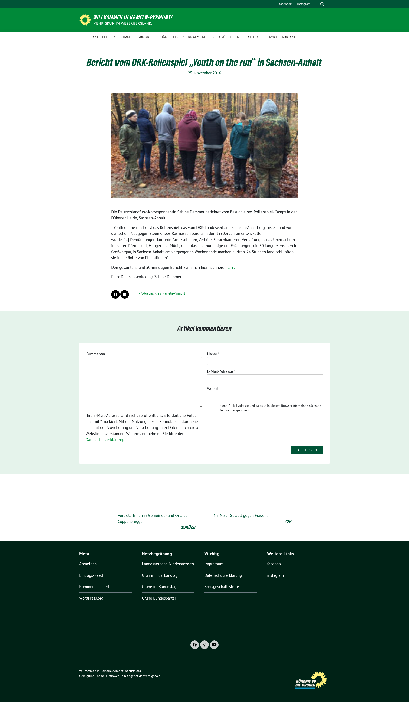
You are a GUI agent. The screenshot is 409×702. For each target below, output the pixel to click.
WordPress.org (91, 598)
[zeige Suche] (322, 4)
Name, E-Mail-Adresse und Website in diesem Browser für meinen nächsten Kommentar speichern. (270, 408)
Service (272, 37)
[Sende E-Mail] (124, 294)
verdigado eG (153, 676)
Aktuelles (101, 37)
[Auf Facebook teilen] (115, 294)
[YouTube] (214, 644)
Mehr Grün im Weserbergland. (122, 23)
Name (213, 354)
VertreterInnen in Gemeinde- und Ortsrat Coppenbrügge (156, 521)
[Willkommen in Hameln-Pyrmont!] (85, 19)
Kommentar (97, 354)
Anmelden (88, 563)
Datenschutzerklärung (104, 439)
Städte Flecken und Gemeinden (185, 37)
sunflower (112, 676)
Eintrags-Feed (91, 575)
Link (231, 267)
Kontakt (288, 37)
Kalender (253, 37)
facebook (285, 4)
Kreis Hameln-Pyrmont (132, 37)
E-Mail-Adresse (221, 371)
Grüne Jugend (230, 37)
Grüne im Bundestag (159, 586)
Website (214, 388)
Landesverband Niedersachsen (168, 563)
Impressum (213, 563)
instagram (303, 4)
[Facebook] (194, 644)
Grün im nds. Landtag (160, 575)
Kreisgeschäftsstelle (221, 586)
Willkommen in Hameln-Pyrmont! (133, 17)
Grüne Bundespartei (159, 598)
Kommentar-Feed (94, 586)
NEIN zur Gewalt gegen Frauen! (252, 518)
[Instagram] (204, 644)
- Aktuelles (146, 293)
